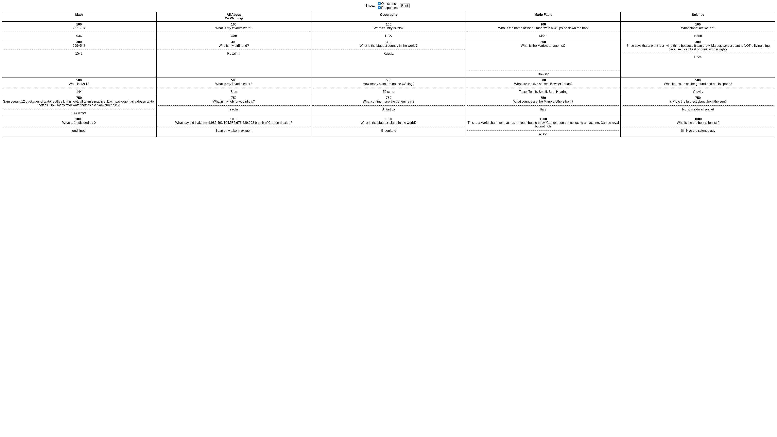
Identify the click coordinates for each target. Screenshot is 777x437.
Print (404, 5)
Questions (388, 3)
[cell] (79, 30)
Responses (389, 8)
